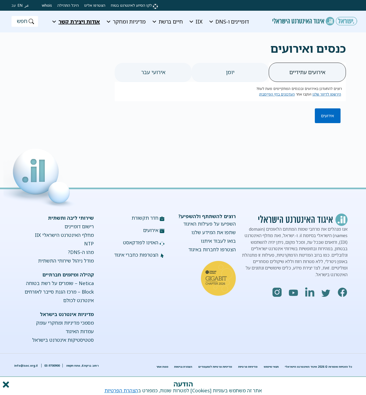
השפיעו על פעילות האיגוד (209, 224)
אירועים (327, 115)
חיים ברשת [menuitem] (171, 21)
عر (27, 5)
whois (47, 5)
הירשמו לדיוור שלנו (326, 94)
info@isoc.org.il (26, 365)
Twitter (326, 292)
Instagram (277, 292)
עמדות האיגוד (80, 331)
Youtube (293, 292)
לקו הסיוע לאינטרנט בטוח (131, 5)
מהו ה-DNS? (81, 252)
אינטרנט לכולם (78, 300)
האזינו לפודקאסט (140, 242)
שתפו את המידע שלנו (214, 232)
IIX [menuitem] (199, 21)
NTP (89, 243)
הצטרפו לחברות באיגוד (212, 249)
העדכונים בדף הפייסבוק (277, 94)
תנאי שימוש (271, 367)
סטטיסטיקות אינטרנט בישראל (63, 340)
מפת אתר (162, 367)
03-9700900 (52, 365)
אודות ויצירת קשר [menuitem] (79, 21)
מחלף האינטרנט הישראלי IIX (64, 235)
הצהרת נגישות (183, 367)
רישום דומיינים (79, 226)
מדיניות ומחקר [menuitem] (129, 21)
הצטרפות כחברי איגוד (136, 255)
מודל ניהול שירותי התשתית (66, 260)
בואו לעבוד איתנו (218, 241)
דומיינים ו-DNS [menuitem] (232, 21)
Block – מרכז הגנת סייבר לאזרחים (59, 291)
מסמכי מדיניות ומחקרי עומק (65, 323)
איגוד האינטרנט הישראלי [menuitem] (314, 19)
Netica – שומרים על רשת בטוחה (60, 283)
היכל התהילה (68, 5)
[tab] (307, 72)
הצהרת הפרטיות (121, 390)
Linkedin (310, 292)
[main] (183, 45)
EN (20, 5)
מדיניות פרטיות (247, 367)
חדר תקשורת (145, 218)
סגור (5, 384)
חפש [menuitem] (22, 21)
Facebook (343, 292)
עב (14, 5)
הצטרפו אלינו (94, 5)
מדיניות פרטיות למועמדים (215, 367)
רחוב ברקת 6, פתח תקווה (82, 365)
